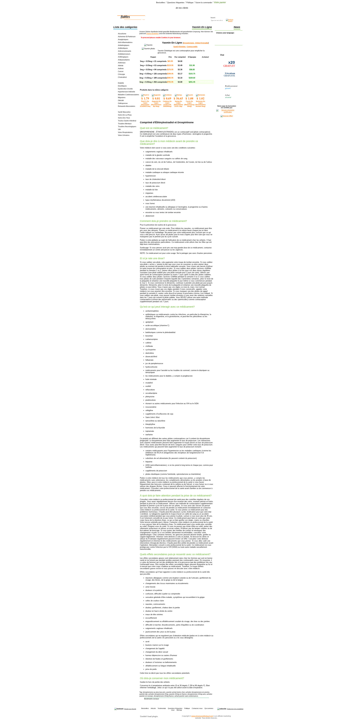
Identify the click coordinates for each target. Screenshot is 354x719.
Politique (189, 3)
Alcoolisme (122, 34)
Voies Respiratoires (125, 132)
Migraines (121, 98)
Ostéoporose (123, 103)
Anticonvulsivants (124, 51)
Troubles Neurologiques (127, 127)
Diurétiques (122, 86)
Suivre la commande (203, 3)
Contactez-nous (197, 708)
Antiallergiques (123, 45)
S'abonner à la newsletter (235, 709)
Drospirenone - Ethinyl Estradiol (195, 43)
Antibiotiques (123, 48)
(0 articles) (217, 10)
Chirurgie (121, 74)
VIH (119, 129)
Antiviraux (121, 63)
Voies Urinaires (123, 135)
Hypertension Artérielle (126, 92)
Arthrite (120, 66)
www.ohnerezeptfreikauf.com (202, 716)
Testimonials (162, 708)
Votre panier (220, 2)
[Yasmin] (148, 49)
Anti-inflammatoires (125, 42)
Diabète (121, 83)
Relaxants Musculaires (126, 106)
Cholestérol (122, 77)
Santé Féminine (124, 109)
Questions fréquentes (175, 3)
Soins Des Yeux (124, 118)
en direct (222, 53)
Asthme (121, 68)
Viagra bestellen (152, 34)
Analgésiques (123, 39)
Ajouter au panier (205, 61)
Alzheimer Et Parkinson (127, 37)
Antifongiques (123, 57)
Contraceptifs (123, 80)
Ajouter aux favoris (130, 709)
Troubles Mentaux (125, 124)
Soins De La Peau (125, 115)
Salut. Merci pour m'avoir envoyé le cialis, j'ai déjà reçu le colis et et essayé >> (176, 11)
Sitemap (179, 710)
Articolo (153, 708)
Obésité (121, 100)
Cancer (120, 71)
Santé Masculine (124, 112)
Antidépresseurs (124, 54)
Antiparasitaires (124, 60)
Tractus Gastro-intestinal (127, 121)
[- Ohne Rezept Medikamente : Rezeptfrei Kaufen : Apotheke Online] (118, 709)
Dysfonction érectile (125, 89)
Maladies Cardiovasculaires (128, 95)
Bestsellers (160, 3)
